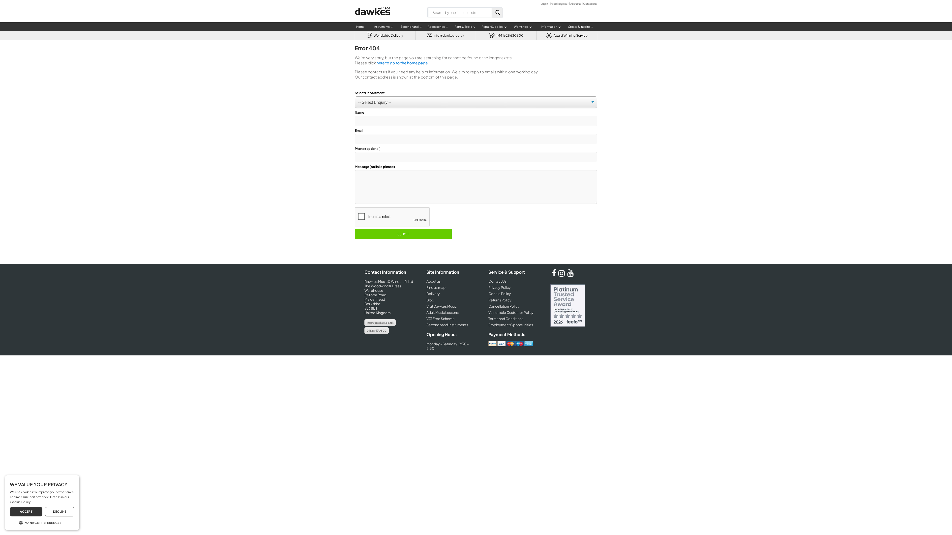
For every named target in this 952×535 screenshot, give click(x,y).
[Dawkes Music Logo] (372, 18)
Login (544, 3)
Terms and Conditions (505, 318)
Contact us (590, 3)
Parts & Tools (463, 26)
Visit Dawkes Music (441, 306)
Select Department (370, 93)
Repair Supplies (492, 26)
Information (549, 26)
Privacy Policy (499, 287)
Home (360, 26)
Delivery (433, 293)
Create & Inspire (579, 26)
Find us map (436, 287)
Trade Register (559, 3)
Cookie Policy (499, 293)
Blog (430, 300)
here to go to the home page (402, 62)
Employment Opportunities (510, 324)
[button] (42, 522)
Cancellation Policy (503, 306)
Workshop (521, 26)
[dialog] (42, 502)
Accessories (436, 26)
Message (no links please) (375, 167)
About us (575, 3)
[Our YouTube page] (570, 275)
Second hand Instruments (447, 324)
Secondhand (410, 26)
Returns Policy (499, 300)
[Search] (497, 13)
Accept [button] (26, 511)
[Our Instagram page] (562, 275)
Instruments (382, 26)
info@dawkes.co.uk (380, 322)
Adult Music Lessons (442, 312)
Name (359, 112)
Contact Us (497, 281)
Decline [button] (59, 511)
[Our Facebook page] (554, 275)
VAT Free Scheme (440, 318)
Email (359, 131)
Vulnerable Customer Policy (511, 312)
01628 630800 (377, 330)
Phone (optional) (368, 149)
